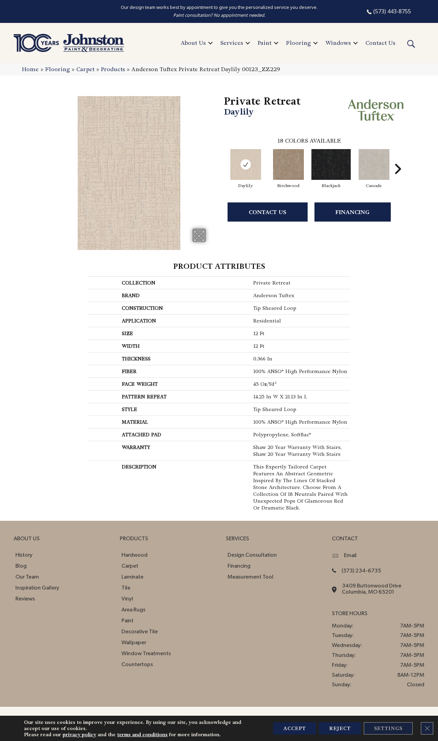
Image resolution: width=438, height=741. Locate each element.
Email (350, 555)
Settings (388, 728)
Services (231, 43)
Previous (221, 158)
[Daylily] (246, 164)
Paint (264, 43)
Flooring (298, 43)
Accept (294, 728)
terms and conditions (142, 734)
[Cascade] (374, 164)
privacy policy (79, 734)
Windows (338, 43)
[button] (210, 43)
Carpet (85, 69)
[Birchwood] (288, 164)
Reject (340, 728)
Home (30, 69)
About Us (193, 43)
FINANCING (352, 212)
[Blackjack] (331, 164)
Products (113, 69)
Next (397, 158)
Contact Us (380, 43)
